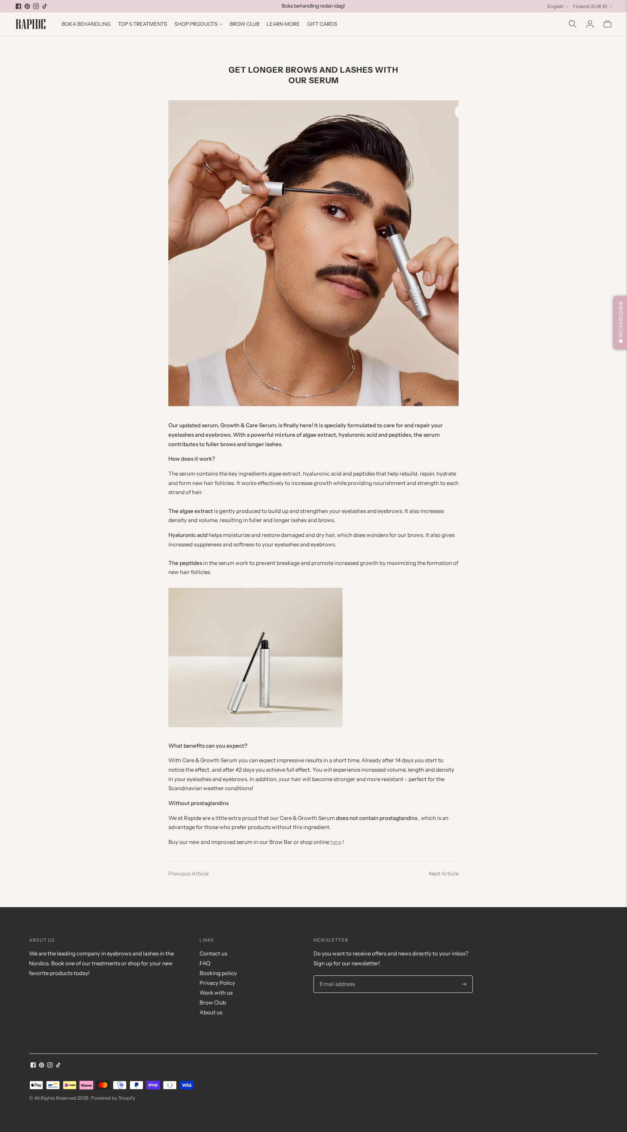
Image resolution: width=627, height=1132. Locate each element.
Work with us (216, 992)
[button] (620, 322)
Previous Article (188, 873)
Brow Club (244, 24)
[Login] (590, 24)
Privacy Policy (217, 982)
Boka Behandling (86, 24)
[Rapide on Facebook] (18, 6)
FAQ (205, 963)
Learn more (283, 24)
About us (211, 1012)
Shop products (196, 24)
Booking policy (218, 973)
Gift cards (322, 24)
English (556, 6)
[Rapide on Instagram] (36, 6)
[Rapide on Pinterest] (27, 6)
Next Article (444, 873)
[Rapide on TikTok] (45, 6)
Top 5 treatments (142, 24)
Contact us (213, 953)
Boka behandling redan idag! (313, 6)
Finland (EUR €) (590, 6)
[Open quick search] (572, 24)
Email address (336, 976)
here (335, 841)
